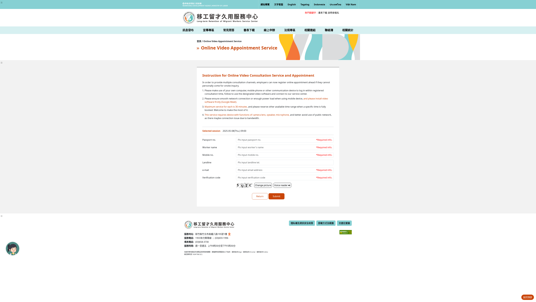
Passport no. (209, 139)
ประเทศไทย (335, 4)
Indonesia (319, 4)
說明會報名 (333, 12)
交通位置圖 (344, 223)
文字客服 (278, 4)
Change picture (263, 185)
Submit (276, 196)
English (292, 4)
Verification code (211, 177)
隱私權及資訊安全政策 (302, 223)
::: (1, 2)
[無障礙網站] (345, 230)
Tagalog (305, 4)
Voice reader (281, 185)
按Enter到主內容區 (25, 4)
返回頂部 (527, 297)
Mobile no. (208, 154)
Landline (206, 162)
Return (260, 196)
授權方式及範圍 (326, 223)
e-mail (205, 170)
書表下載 (322, 12)
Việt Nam (351, 4)
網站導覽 (265, 4)
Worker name (209, 147)
